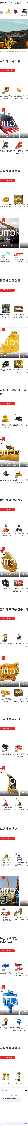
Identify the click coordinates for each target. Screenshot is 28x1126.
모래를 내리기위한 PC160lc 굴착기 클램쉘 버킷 (6, 535)
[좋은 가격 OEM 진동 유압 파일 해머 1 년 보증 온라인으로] (5, 1021)
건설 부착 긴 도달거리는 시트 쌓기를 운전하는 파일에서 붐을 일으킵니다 (6, 919)
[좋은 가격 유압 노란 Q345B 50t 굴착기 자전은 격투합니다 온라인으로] (18, 637)
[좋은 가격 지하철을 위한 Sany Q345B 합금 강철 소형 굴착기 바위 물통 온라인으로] (5, 89)
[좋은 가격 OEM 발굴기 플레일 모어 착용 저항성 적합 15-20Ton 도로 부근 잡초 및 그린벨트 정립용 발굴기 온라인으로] (6, 309)
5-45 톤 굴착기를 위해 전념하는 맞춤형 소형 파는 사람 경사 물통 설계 (9, 464)
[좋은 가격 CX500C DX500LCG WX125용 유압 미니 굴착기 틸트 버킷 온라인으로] (5, 473)
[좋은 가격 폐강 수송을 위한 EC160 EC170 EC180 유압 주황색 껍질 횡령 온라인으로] (5, 857)
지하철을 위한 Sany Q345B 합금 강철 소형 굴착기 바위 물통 (6, 97)
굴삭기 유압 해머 (10, 1047)
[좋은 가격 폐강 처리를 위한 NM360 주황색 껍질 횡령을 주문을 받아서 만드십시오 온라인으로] (18, 857)
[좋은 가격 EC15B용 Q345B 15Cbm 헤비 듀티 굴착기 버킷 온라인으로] (5, 144)
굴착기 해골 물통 (10, 170)
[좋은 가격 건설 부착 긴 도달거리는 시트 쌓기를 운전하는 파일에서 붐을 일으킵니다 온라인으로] (5, 911)
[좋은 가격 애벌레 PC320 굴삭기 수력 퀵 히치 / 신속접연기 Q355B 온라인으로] (5, 692)
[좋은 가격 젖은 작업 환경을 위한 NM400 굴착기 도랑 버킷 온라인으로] (18, 418)
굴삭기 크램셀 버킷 (11, 499)
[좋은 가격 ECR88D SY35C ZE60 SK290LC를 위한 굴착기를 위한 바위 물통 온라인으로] (18, 89)
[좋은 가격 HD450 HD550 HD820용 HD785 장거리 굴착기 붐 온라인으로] (5, 254)
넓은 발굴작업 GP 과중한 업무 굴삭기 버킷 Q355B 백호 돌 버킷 (9, 135)
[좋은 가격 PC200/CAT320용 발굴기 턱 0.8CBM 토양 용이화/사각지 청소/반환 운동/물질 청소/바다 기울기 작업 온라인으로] (18, 747)
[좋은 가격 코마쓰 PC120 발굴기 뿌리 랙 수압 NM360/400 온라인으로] (5, 747)
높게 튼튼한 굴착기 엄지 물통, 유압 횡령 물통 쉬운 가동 (9, 574)
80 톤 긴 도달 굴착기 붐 (6, 245)
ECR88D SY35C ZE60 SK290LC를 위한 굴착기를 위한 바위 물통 (18, 97)
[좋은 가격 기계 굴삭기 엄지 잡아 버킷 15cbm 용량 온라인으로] (5, 583)
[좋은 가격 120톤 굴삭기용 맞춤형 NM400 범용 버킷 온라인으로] (5, 363)
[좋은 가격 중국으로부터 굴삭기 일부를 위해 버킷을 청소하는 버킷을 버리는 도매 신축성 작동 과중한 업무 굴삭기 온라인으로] (5, 418)
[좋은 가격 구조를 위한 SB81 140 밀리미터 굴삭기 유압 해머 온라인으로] (5, 1076)
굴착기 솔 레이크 (10, 719)
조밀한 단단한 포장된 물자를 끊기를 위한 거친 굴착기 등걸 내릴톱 (9, 793)
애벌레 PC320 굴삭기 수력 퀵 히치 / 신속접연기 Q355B (6, 700)
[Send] (26, 1123)
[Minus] (26, 1090)
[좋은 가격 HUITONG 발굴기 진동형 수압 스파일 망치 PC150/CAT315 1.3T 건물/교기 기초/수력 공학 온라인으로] (18, 1021)
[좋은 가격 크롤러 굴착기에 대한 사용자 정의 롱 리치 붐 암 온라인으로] (18, 911)
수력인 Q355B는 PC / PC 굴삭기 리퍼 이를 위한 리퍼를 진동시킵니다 (6, 809)
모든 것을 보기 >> (7, 70)
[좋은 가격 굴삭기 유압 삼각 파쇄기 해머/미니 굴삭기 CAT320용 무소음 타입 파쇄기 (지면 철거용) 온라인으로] (18, 1076)
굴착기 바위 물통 (10, 61)
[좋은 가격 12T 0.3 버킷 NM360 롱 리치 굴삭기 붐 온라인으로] (18, 254)
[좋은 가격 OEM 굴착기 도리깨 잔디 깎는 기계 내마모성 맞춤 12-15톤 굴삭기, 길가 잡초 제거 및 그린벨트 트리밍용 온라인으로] (18, 309)
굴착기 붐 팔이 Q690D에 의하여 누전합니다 (9, 902)
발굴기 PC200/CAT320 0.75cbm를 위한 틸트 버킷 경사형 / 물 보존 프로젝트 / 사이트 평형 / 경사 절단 (19, 482)
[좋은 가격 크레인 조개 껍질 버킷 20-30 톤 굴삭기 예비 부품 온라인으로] (18, 528)
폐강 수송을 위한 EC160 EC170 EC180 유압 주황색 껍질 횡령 (5, 864)
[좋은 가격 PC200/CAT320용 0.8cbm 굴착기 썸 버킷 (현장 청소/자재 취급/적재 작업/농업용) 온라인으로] (18, 583)
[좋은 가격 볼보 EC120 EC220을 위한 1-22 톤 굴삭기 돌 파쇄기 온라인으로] (5, 966)
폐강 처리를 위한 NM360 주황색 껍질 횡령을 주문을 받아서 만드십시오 (19, 864)
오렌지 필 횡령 (8, 828)
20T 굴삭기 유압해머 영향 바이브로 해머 (9, 1012)
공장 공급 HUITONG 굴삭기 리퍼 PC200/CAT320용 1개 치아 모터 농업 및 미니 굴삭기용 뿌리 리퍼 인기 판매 (19, 811)
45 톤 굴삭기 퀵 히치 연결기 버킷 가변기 (9, 683)
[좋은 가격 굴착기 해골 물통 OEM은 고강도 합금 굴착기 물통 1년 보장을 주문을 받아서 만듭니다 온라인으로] (5, 199)
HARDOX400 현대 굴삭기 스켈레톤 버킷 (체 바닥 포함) (19, 206)
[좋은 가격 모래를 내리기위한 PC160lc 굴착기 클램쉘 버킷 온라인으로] (5, 528)
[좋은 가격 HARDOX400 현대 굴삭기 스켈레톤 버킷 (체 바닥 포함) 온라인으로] (18, 199)
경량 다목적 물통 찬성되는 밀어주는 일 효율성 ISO (9, 354)
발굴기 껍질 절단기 (11, 280)
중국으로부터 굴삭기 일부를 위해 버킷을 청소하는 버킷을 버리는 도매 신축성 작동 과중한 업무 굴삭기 (6, 427)
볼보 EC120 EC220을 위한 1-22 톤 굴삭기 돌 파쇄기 (6, 974)
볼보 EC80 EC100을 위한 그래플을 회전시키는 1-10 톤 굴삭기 (6, 645)
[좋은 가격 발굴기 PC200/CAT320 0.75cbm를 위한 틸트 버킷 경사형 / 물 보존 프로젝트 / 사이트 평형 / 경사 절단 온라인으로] (18, 473)
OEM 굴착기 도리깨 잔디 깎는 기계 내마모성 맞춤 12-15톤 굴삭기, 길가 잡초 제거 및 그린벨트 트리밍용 (19, 317)
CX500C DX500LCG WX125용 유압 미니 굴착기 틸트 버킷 (6, 480)
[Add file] (2, 1123)
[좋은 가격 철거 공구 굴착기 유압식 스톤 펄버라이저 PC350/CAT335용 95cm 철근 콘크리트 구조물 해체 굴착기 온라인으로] (18, 966)
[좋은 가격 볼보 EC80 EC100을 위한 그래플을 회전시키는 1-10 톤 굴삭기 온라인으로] (6, 637)
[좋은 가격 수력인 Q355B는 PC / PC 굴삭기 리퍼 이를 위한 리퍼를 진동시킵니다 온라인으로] (6, 802)
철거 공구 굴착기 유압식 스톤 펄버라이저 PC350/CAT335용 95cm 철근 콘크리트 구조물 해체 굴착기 (19, 975)
